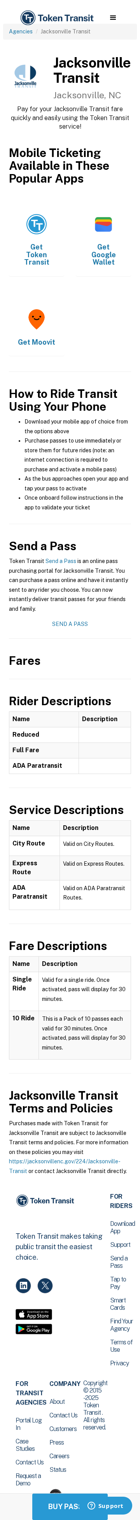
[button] (113, 18)
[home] (56, 18)
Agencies (21, 31)
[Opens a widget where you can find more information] (105, 1506)
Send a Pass (61, 561)
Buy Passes (70, 1507)
